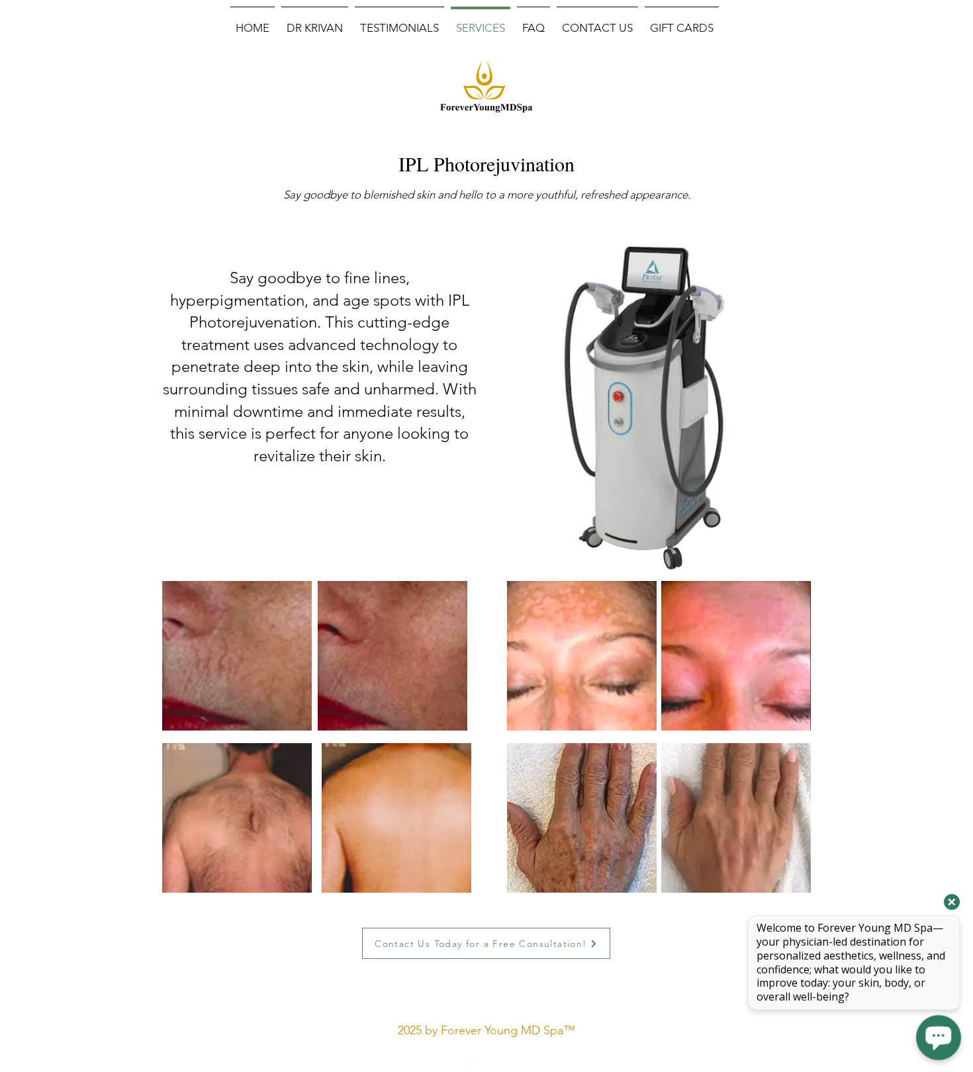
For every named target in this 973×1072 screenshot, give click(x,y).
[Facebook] (471, 1060)
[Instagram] (501, 1060)
